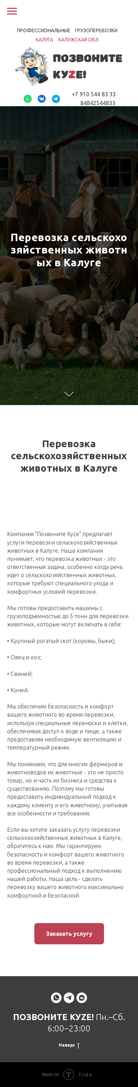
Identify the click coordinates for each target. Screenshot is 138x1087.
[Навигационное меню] (12, 11)
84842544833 (97, 103)
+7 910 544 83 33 (94, 94)
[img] (27, 98)
